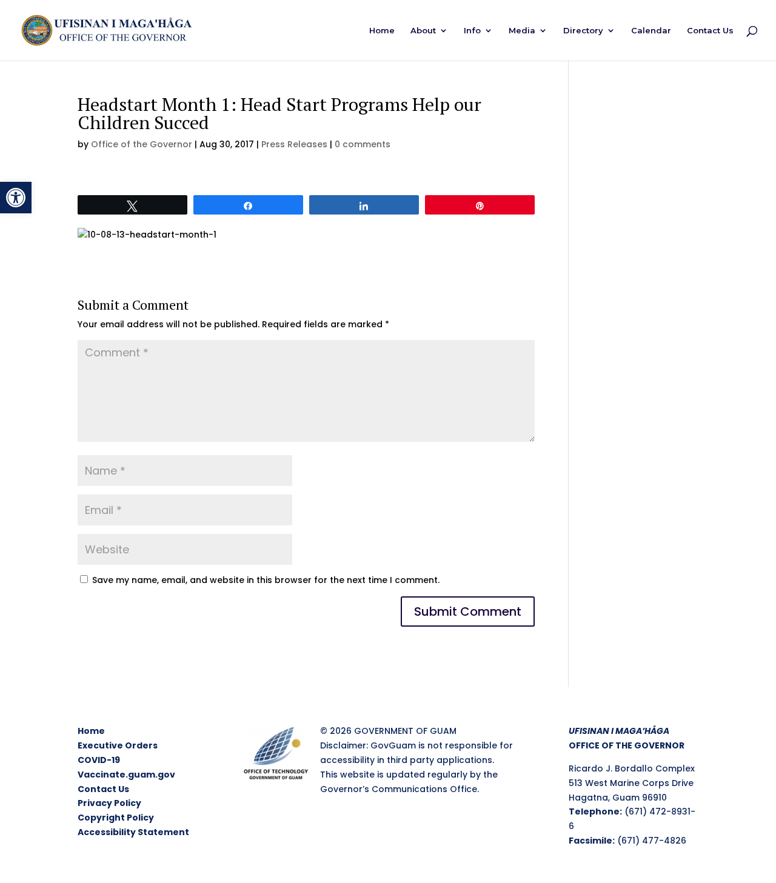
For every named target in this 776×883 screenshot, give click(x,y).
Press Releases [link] (294, 144)
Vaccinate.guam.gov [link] (126, 774)
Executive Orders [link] (118, 745)
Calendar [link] (651, 30)
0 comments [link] (362, 144)
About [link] (423, 30)
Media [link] (522, 30)
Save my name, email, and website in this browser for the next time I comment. (266, 580)
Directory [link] (583, 30)
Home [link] (382, 30)
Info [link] (472, 30)
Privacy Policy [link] (109, 803)
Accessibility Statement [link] (133, 832)
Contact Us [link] (710, 30)
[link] (16, 197)
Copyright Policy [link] (116, 817)
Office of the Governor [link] (141, 144)
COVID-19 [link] (99, 760)
